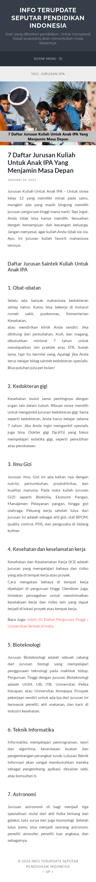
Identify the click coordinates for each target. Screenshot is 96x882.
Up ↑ (50, 872)
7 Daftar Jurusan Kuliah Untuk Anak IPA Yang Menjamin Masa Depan (41, 162)
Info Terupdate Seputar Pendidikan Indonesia (48, 17)
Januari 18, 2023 (22, 180)
